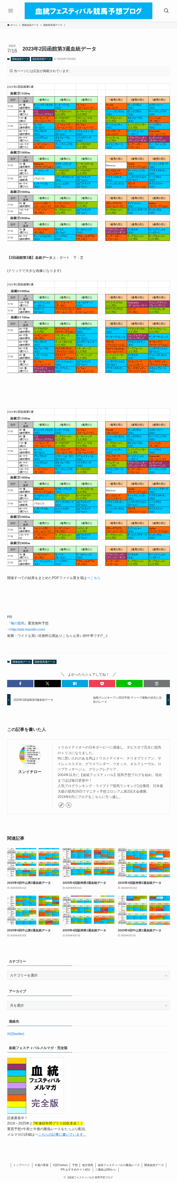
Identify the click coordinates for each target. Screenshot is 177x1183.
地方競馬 (87, 1165)
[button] (20, 683)
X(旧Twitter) (60, 1165)
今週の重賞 (42, 1165)
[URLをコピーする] (157, 683)
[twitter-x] (68, 805)
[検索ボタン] (166, 11)
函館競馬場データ (41, 59)
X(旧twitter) (15, 1034)
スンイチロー (29, 772)
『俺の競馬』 (17, 623)
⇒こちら (94, 578)
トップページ (21, 1165)
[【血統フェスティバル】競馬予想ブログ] (88, 11)
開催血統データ (20, 59)
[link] (61, 805)
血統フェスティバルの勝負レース (119, 1165)
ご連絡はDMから (105, 1169)
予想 (75, 1165)
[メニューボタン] (10, 11)
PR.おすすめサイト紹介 (76, 1169)
